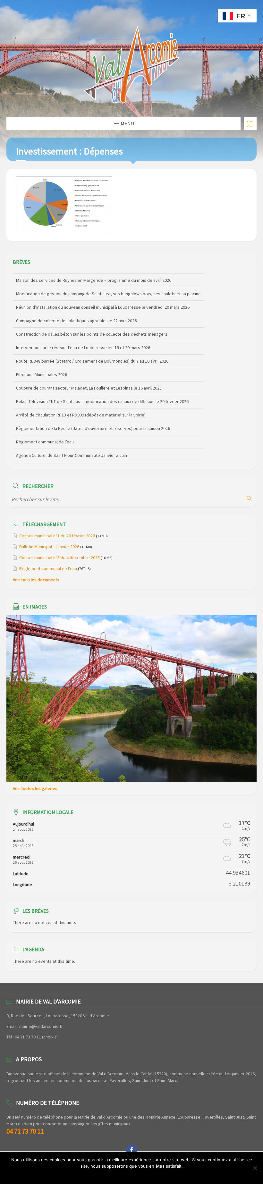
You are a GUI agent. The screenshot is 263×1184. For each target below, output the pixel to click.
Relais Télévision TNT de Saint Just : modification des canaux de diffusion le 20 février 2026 (102, 398)
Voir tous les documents (36, 580)
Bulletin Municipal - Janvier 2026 (49, 547)
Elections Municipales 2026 (41, 371)
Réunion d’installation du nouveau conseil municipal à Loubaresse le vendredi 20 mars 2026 (103, 303)
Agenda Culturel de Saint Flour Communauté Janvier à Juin (71, 452)
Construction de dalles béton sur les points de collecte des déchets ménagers (91, 330)
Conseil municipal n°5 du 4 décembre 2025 (59, 557)
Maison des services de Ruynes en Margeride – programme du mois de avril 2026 (93, 277)
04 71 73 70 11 (25, 1131)
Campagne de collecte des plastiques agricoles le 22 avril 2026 (76, 317)
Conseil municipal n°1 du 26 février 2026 (57, 536)
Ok (131, 1174)
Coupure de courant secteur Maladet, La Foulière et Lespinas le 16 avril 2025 (89, 384)
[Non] (255, 1168)
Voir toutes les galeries (35, 788)
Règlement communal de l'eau (48, 568)
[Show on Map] (250, 123)
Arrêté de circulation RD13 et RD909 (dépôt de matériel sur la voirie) (81, 411)
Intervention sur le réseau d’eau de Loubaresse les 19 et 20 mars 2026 (83, 344)
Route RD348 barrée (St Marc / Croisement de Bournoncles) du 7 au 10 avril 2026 (92, 357)
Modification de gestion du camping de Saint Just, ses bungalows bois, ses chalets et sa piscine (108, 290)
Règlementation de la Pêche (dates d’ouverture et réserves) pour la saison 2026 (93, 425)
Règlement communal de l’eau (45, 438)
